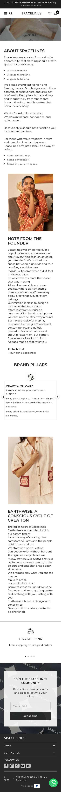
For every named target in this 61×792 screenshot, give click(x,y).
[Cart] (55, 13)
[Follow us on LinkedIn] (28, 766)
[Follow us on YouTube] (22, 766)
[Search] (10, 13)
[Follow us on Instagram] (11, 766)
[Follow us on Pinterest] (17, 766)
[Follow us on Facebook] (6, 766)
